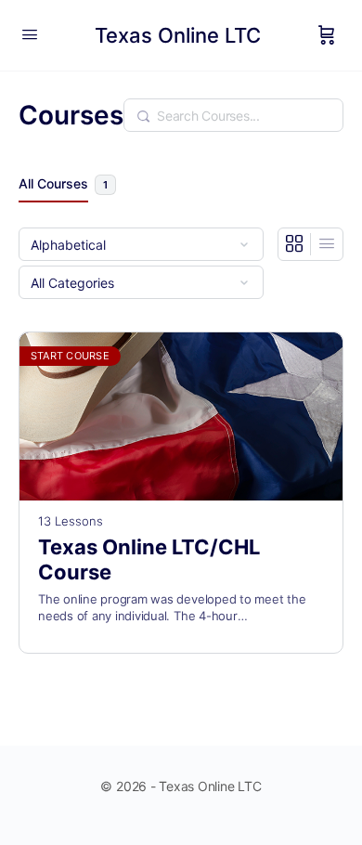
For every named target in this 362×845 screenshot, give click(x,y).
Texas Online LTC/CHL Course (149, 559)
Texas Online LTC (178, 35)
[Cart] (327, 35)
